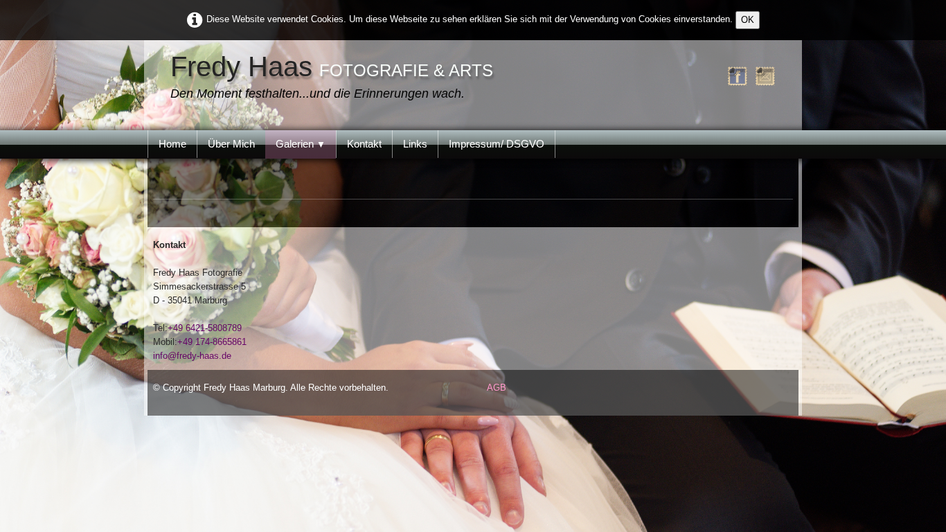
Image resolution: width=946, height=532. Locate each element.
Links (415, 144)
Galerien (300, 144)
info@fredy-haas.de (192, 356)
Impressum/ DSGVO (496, 144)
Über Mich (231, 144)
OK (747, 20)
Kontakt (364, 144)
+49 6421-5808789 (205, 328)
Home (172, 144)
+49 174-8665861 (212, 342)
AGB (496, 387)
